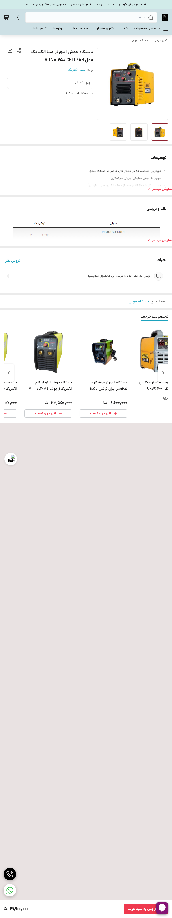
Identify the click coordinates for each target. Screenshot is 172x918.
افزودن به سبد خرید (143, 909)
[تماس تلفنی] (10, 874)
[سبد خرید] (6, 17)
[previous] (163, 373)
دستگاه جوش (140, 40)
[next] (8, 373)
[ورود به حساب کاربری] (18, 17)
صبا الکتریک (76, 70)
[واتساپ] (10, 890)
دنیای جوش (161, 40)
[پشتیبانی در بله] (10, 459)
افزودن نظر (13, 261)
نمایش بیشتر (162, 189)
